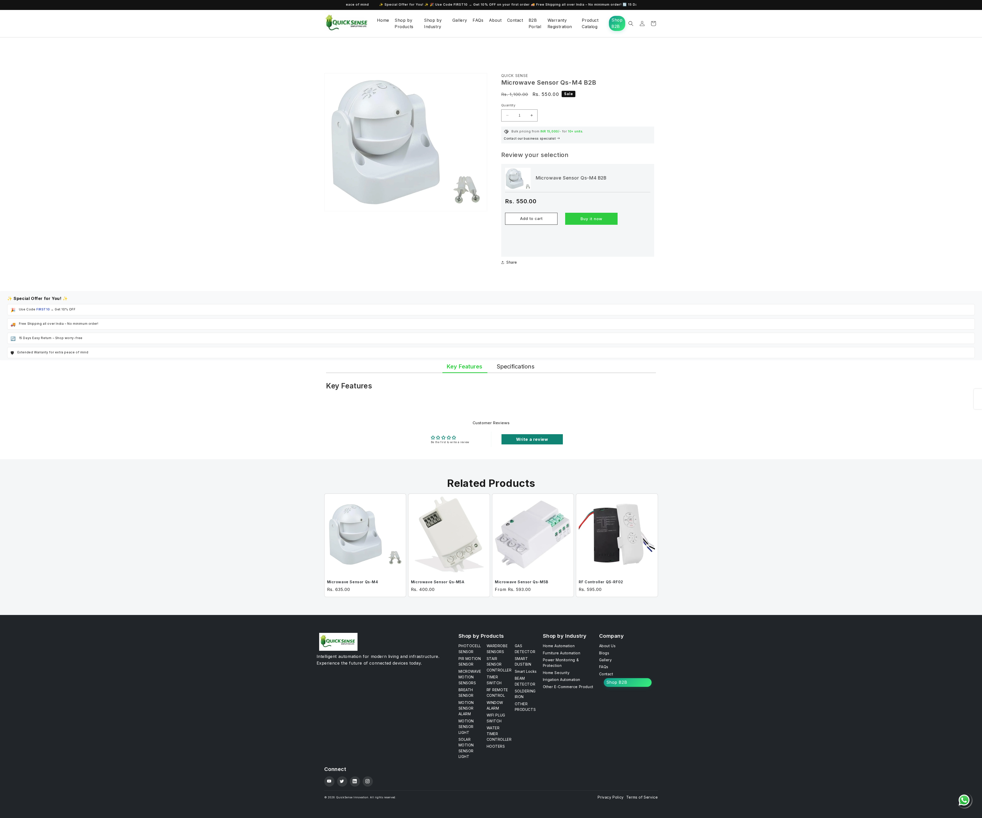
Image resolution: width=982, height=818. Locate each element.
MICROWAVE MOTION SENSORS (470, 677)
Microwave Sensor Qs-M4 (352, 582)
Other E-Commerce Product (568, 687)
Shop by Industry (433, 23)
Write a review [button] (532, 439)
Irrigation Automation (562, 679)
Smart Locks (526, 671)
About (495, 20)
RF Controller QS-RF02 (601, 582)
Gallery (459, 20)
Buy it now (591, 218)
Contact (515, 20)
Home (383, 20)
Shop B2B (616, 23)
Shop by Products (404, 23)
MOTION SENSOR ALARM (466, 708)
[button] (631, 23)
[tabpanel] (491, 388)
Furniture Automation (562, 653)
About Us (607, 646)
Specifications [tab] (515, 366)
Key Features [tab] (464, 366)
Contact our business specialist (530, 138)
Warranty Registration (560, 23)
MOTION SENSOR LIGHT (466, 727)
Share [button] (511, 262)
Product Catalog (590, 23)
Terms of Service (642, 797)
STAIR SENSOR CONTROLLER (499, 664)
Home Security (556, 672)
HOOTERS (496, 746)
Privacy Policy (610, 797)
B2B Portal (535, 23)
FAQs (478, 20)
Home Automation (559, 646)
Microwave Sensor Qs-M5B (521, 582)
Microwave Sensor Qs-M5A (437, 582)
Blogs (604, 653)
